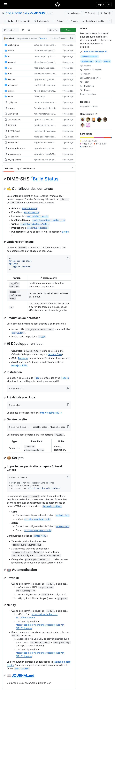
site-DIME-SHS (34, 13)
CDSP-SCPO (14, 13)
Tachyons (23, 358)
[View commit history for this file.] (71, 38)
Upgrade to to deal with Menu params (56, 79)
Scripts (65, 231)
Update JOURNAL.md (44, 119)
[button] (68, 258)
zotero (107, 61)
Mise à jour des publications (46, 68)
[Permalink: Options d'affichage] (5, 242)
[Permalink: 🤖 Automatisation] (5, 570)
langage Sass (55, 354)
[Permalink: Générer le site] (5, 420)
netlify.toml (13, 142)
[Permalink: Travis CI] (5, 578)
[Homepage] (57, 4)
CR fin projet (39, 96)
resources (12, 85)
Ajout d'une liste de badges (46, 159)
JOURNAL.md (14, 119)
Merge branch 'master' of (28, 38)
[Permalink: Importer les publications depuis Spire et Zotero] (5, 468)
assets (11, 50)
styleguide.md (14, 159)
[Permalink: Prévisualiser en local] (5, 398)
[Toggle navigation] (5, 4)
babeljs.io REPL (19, 365)
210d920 (54, 38)
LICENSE (12, 125)
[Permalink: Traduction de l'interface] (5, 318)
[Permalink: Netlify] (5, 605)
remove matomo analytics (46, 114)
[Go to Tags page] (29, 30)
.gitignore (12, 102)
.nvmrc (11, 108)
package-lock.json (16, 148)
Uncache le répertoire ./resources (49, 102)
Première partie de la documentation (50, 108)
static (10, 96)
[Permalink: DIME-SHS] (5, 179)
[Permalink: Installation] (5, 372)
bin (9, 56)
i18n (10, 73)
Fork (91, 13)
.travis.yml (13, 114)
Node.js (65, 377)
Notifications (75, 13)
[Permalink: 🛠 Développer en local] (5, 344)
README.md (14, 131)
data (10, 68)
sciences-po (87, 61)
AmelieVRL (10, 38)
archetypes (13, 45)
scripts (11, 91)
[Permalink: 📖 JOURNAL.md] (5, 676)
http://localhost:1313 (51, 412)
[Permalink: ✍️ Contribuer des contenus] (5, 189)
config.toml (13, 137)
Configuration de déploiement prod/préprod (54, 125)
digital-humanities (89, 56)
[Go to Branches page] (23, 30)
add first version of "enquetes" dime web (53, 73)
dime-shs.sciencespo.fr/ (95, 51)
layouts (11, 79)
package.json (14, 154)
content (11, 62)
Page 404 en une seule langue (48, 142)
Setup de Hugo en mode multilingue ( (51, 45)
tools (98, 61)
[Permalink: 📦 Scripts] (5, 458)
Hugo (37, 377)
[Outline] (72, 168)
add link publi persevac (44, 85)
